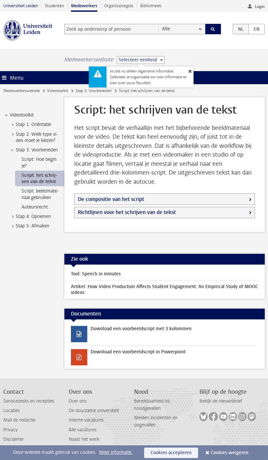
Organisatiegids (118, 5)
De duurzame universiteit (94, 410)
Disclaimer (13, 439)
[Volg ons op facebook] (213, 416)
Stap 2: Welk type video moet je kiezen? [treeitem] (37, 137)
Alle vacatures (82, 430)
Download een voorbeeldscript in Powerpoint (138, 352)
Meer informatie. (116, 452)
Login (260, 6)
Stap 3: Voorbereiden (93, 90)
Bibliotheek (150, 5)
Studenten (54, 5)
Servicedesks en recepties (28, 401)
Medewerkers (84, 5)
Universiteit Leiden (20, 5)
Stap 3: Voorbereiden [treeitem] (37, 150)
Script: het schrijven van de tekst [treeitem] (39, 178)
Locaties (11, 410)
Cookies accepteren (171, 453)
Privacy (10, 430)
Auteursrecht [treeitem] (35, 207)
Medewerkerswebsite (21, 90)
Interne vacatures (86, 420)
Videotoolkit (57, 90)
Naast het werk (84, 439)
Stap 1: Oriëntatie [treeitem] (33, 124)
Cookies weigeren (229, 453)
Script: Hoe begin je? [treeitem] (39, 162)
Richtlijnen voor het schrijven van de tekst (127, 212)
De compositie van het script (111, 199)
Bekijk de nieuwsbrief (220, 401)
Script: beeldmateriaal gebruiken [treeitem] (40, 194)
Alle (166, 29)
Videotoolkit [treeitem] (22, 115)
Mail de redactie (19, 420)
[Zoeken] (213, 29)
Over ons (78, 401)
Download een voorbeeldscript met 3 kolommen (141, 329)
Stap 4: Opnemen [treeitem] (33, 216)
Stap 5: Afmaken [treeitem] (32, 226)
